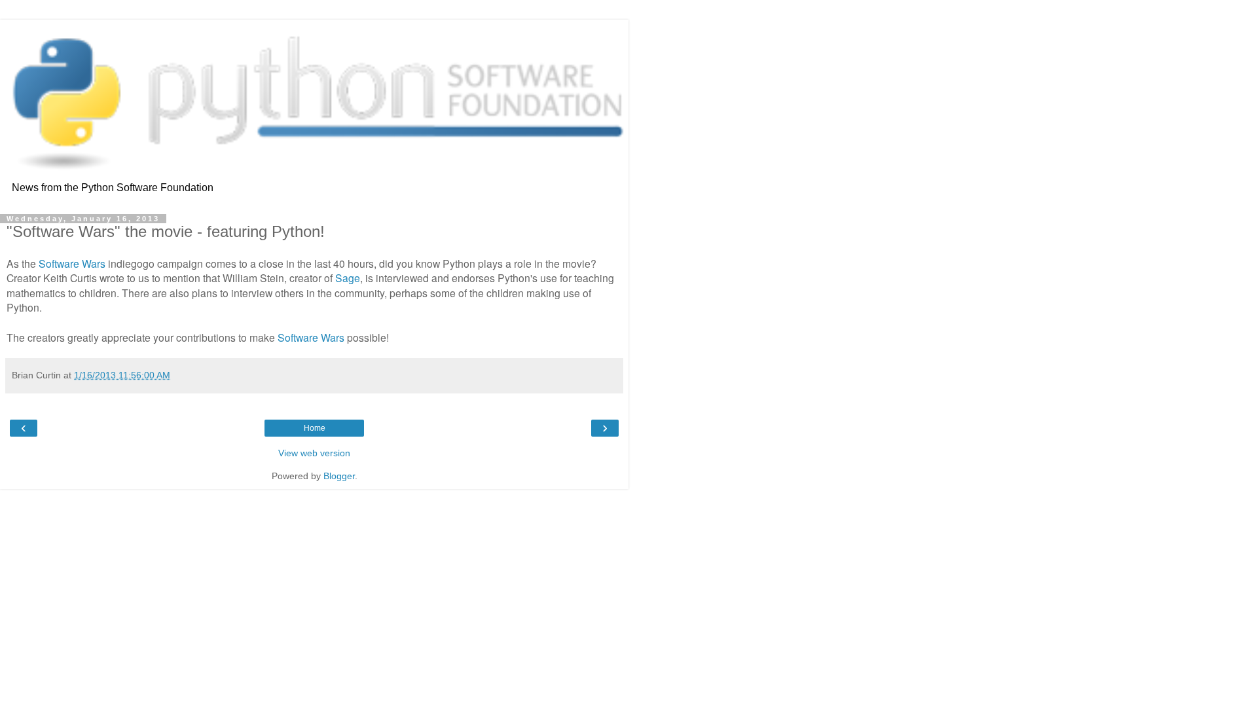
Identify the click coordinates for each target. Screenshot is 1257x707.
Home (314, 428)
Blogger (339, 476)
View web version (314, 453)
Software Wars (72, 263)
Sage (347, 277)
